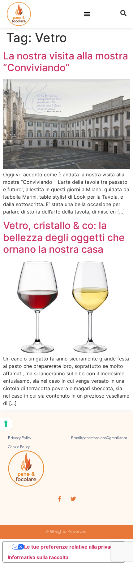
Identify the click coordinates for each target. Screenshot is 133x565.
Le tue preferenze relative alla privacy (70, 547)
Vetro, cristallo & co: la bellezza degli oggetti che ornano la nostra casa (64, 237)
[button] (87, 14)
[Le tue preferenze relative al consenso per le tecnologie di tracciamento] (6, 424)
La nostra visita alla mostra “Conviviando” (65, 62)
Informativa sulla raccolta (38, 557)
